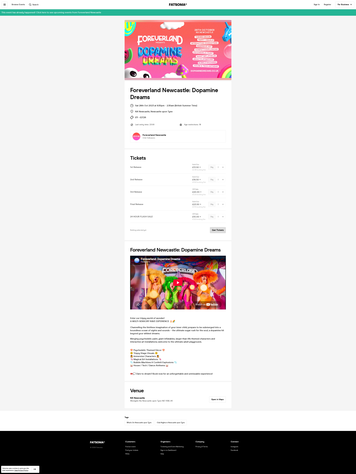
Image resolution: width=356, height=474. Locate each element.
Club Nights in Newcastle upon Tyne (171, 423)
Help (162, 454)
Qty (211, 167)
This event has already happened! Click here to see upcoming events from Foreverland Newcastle (51, 12)
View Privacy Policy (21, 470)
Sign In (317, 4)
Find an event (130, 447)
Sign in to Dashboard (168, 450)
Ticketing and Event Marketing (172, 447)
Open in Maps (217, 399)
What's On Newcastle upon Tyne (139, 423)
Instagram (234, 447)
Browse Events (18, 4)
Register (327, 4)
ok (35, 469)
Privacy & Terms (202, 447)
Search (35, 4)
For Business (343, 4)
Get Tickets (218, 230)
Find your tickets (131, 450)
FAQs (127, 454)
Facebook (234, 450)
